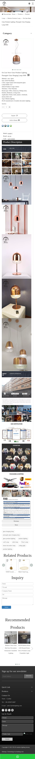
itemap (4, 751)
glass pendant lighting (9, 538)
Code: (5, 139)
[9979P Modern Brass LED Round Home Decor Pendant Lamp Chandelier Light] (24, 637)
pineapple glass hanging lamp (11, 535)
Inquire (13, 115)
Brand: (5, 136)
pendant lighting (7, 549)
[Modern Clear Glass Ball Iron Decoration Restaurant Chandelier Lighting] (11, 637)
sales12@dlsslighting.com (14, 705)
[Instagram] (12, 710)
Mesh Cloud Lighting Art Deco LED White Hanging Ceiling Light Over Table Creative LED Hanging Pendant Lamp (23, 572)
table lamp (15, 542)
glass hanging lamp (8, 531)
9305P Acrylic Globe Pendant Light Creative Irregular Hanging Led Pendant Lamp (11, 572)
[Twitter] (9, 710)
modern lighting (22, 538)
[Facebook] (3, 710)
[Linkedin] (6, 710)
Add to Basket (13, 120)
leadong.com (20, 751)
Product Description (12, 142)
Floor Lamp (24, 542)
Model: (5, 133)
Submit (6, 607)
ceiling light (22, 545)
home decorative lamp (9, 545)
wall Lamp (6, 542)
